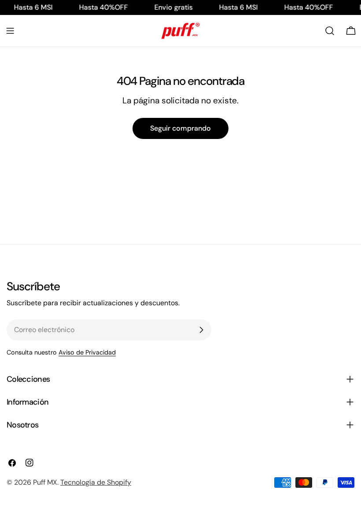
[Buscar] (330, 31)
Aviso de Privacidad (87, 352)
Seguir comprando (180, 128)
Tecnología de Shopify (95, 482)
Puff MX (45, 482)
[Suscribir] (201, 330)
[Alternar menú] (10, 31)
